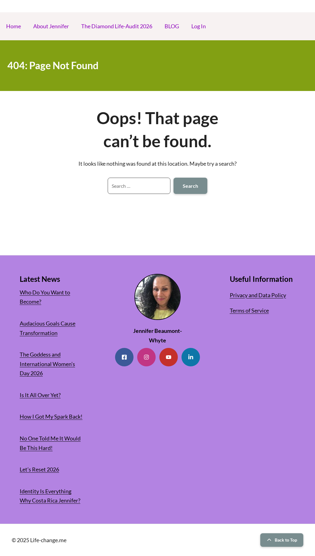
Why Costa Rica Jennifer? (50, 500)
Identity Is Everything (45, 491)
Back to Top (286, 539)
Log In (198, 26)
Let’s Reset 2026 (39, 469)
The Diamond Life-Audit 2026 (116, 26)
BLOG (172, 26)
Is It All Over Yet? (40, 395)
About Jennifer (51, 26)
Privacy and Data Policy (258, 295)
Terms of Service (249, 310)
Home (13, 26)
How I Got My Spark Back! (51, 416)
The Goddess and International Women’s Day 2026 (47, 364)
